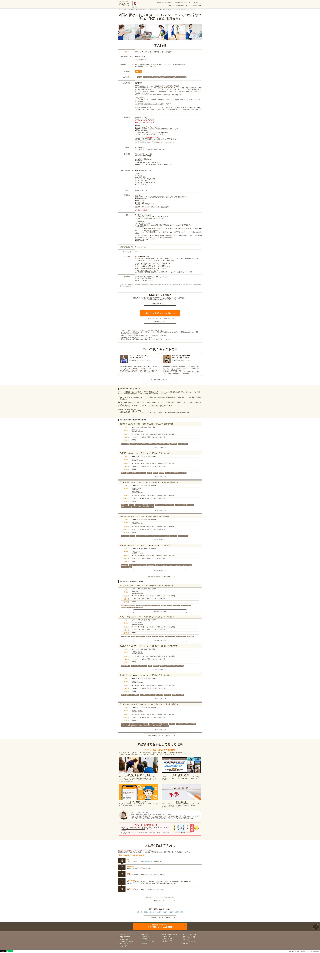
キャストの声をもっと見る (159, 379)
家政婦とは (144, 943)
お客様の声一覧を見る (159, 303)
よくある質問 (170, 5)
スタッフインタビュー (126, 943)
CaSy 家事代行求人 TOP (124, 9)
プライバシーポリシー (189, 941)
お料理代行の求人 (167, 941)
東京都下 (152, 9)
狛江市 (165, 912)
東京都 (147, 9)
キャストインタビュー (195, 2)
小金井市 (158, 912)
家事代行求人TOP (159, 321)
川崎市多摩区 (179, 912)
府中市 (152, 912)
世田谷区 (139, 912)
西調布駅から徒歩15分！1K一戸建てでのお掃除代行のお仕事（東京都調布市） (146, 516)
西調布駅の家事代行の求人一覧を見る (159, 576)
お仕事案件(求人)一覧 (181, 5)
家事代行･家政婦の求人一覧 (170, 934)
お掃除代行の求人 (167, 939)
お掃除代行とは (146, 936)
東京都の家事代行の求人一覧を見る (159, 917)
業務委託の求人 (169, 2)
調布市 (156, 9)
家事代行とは (160, 2)
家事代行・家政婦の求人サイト (124, 1)
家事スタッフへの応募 (189, 937)
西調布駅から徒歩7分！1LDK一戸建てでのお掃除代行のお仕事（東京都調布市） (147, 545)
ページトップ (315, 927)
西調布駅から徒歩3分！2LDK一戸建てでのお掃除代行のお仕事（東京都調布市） (147, 453)
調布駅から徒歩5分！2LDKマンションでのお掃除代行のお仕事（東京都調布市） (147, 675)
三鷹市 (146, 912)
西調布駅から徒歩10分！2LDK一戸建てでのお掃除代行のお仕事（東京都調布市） (147, 424)
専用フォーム (148, 861)
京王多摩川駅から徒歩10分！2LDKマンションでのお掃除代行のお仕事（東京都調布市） (149, 704)
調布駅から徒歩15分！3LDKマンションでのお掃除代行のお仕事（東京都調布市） (147, 586)
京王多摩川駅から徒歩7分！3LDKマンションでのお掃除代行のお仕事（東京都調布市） (149, 482)
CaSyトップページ (125, 934)
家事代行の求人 (167, 936)
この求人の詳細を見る (160, 447)
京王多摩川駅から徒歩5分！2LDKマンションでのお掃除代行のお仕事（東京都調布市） (149, 646)
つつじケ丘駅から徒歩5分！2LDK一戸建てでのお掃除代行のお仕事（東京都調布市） (148, 617)
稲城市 (171, 912)
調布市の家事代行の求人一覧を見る (159, 735)
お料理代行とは (146, 939)
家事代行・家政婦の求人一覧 (137, 9)
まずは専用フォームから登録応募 (160, 926)
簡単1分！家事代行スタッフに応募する (160, 313)
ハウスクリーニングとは (148, 941)
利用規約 (185, 943)
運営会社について (188, 939)
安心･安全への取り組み (195, 5)
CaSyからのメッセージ (181, 2)
